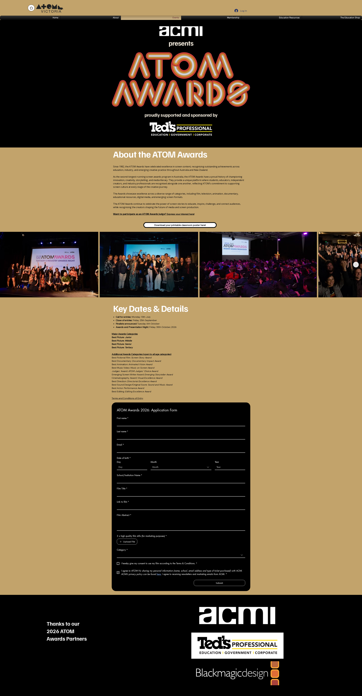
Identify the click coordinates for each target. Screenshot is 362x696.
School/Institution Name (129, 475)
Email (120, 444)
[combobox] (181, 467)
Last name (122, 431)
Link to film (123, 501)
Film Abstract (124, 515)
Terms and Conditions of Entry (127, 398)
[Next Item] (356, 264)
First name (122, 418)
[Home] (31, 8)
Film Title (122, 488)
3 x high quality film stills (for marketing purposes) (142, 536)
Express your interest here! (153, 214)
